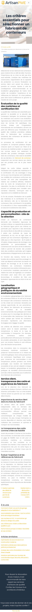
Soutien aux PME (7, 47)
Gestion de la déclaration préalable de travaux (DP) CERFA (25, 492)
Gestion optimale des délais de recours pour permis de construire (8, 492)
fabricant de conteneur (23, 158)
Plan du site (16, 611)
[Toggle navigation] (29, 2)
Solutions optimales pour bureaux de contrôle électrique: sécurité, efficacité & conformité (14, 557)
